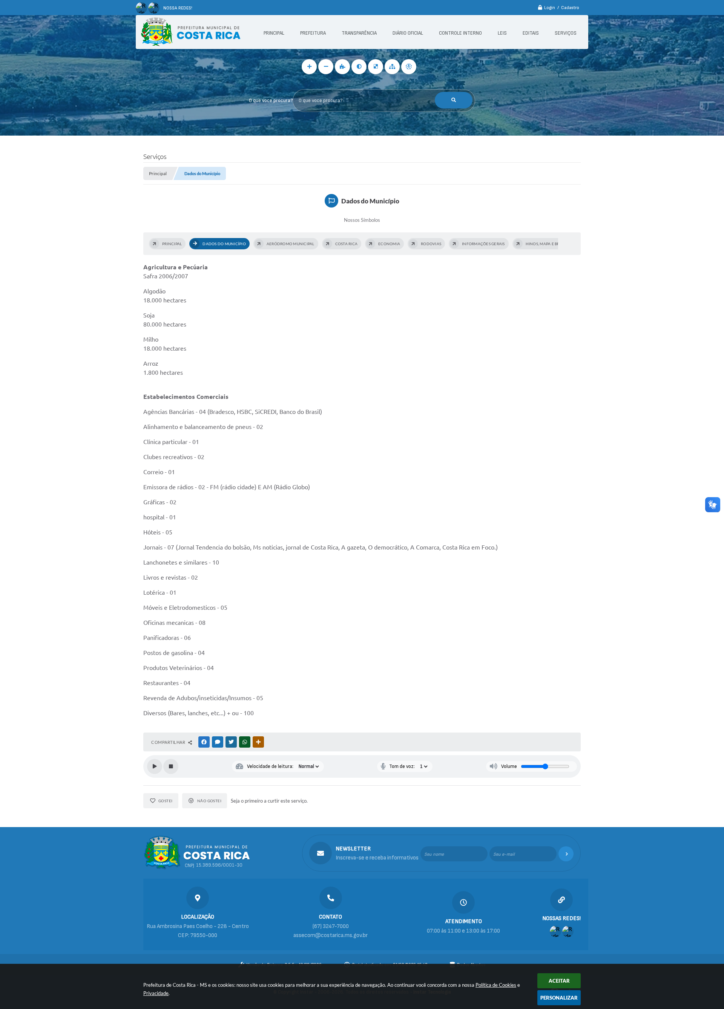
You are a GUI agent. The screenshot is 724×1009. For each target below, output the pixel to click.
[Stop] (170, 766)
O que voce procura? (271, 101)
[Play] (154, 766)
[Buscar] (453, 100)
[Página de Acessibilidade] (408, 66)
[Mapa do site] (392, 66)
